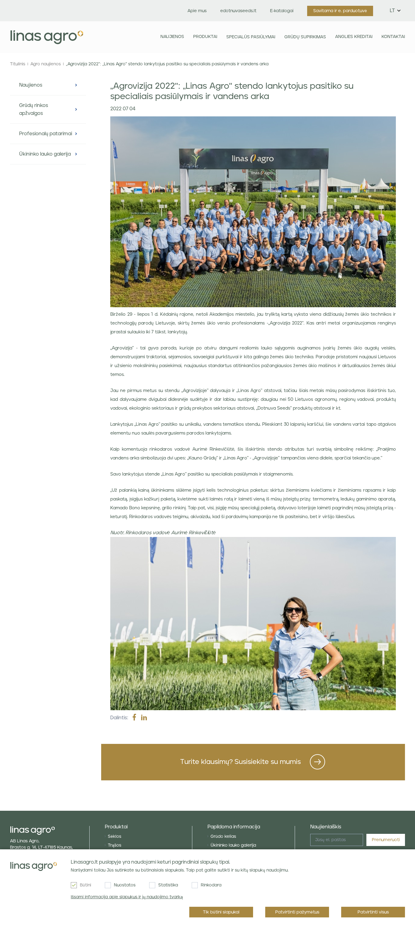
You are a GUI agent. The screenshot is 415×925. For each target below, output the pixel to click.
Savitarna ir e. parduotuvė (340, 11)
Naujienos (172, 37)
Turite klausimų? (240, 761)
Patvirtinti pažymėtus (297, 912)
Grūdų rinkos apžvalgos (33, 109)
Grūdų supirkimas (305, 37)
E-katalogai (281, 11)
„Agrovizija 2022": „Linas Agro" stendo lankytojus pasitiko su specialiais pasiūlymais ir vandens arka (167, 64)
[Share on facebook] (134, 717)
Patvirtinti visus (373, 912)
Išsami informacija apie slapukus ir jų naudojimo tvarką (127, 897)
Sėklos (114, 836)
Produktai (205, 37)
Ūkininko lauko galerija (45, 154)
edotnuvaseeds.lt (238, 11)
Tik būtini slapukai (221, 912)
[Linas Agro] (47, 37)
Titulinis (17, 64)
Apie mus (197, 11)
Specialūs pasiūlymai (250, 37)
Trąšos (114, 845)
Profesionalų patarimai (45, 133)
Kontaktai (393, 37)
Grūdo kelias (223, 836)
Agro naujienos (45, 64)
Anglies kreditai (353, 37)
